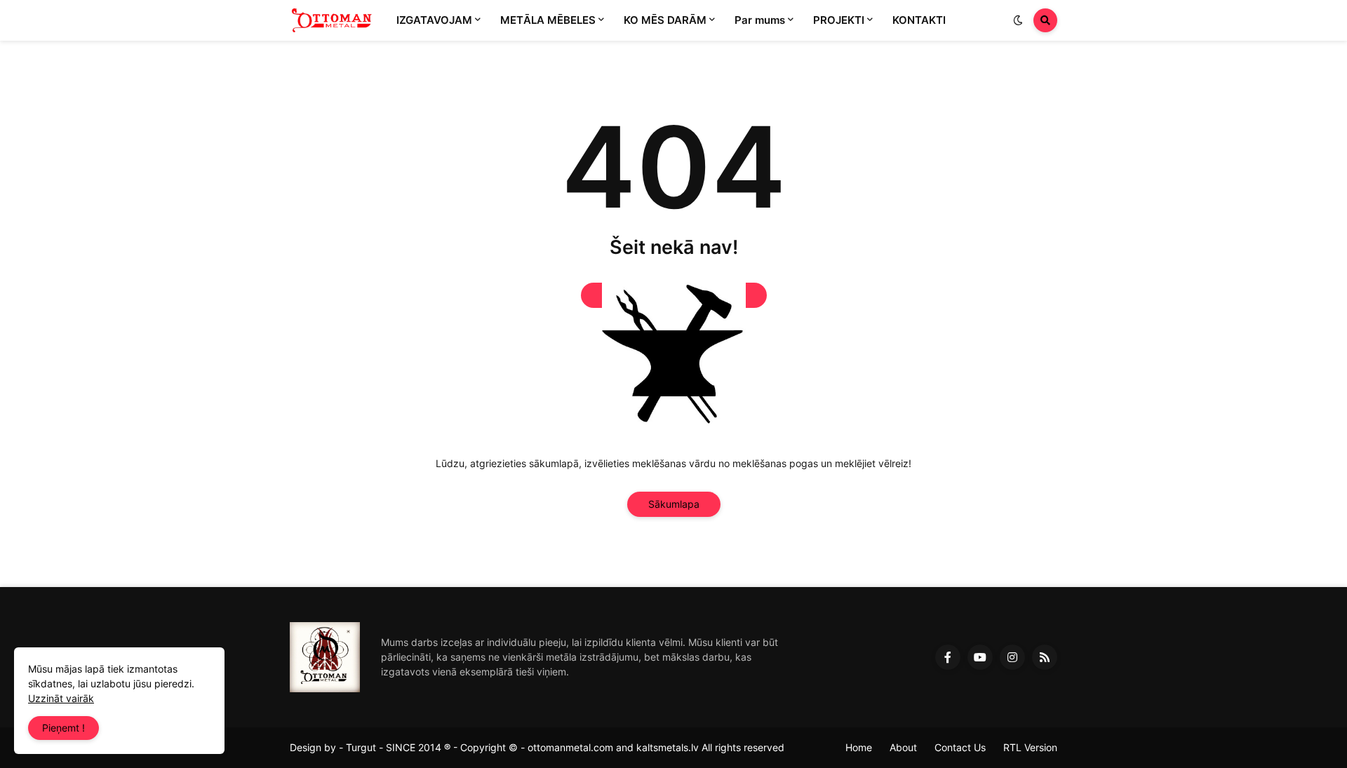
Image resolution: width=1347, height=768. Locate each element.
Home (858, 747)
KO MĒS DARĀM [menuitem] (665, 20)
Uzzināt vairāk (61, 698)
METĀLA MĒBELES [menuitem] (548, 20)
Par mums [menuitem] (760, 20)
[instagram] (1012, 657)
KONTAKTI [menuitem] (919, 20)
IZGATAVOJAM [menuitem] (434, 20)
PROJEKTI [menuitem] (838, 20)
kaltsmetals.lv (667, 747)
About (903, 747)
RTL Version (1030, 747)
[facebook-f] (947, 657)
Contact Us (960, 747)
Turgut (361, 747)
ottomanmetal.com (570, 747)
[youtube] (980, 657)
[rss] (1044, 657)
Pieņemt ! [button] (63, 728)
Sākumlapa (673, 504)
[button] (1018, 20)
